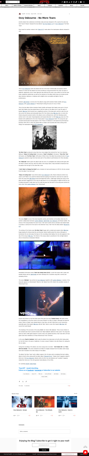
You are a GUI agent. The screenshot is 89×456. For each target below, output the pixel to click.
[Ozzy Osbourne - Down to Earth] (67, 401)
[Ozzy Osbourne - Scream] (22, 401)
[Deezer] (69, 2)
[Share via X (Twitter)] (22, 381)
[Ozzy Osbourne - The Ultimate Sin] (44, 401)
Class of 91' (34, 373)
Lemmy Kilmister (48, 373)
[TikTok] (76, 2)
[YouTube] (81, 2)
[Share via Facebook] (19, 381)
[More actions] (69, 14)
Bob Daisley (63, 373)
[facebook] (72, 2)
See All (75, 393)
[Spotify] (65, 2)
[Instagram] (74, 2)
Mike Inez (40, 373)
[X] (78, 2)
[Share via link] (26, 381)
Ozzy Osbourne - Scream (20, 410)
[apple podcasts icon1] (67, 2)
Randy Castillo (44, 376)
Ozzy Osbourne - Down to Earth (65, 411)
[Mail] (84, 2)
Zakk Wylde (56, 373)
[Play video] (44, 201)
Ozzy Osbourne (26, 373)
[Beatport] (62, 2)
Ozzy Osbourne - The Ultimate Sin (44, 411)
